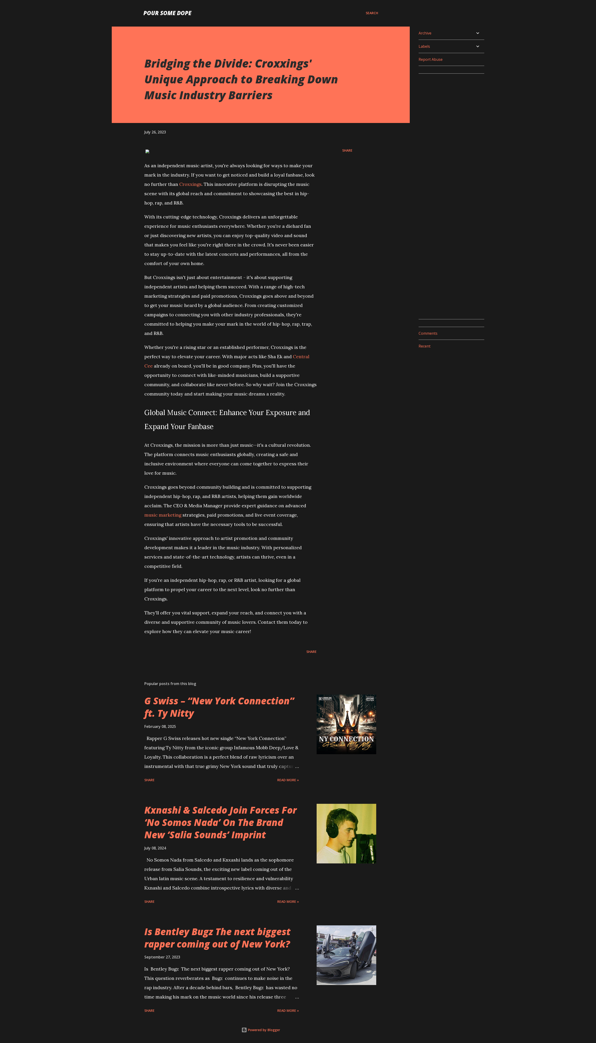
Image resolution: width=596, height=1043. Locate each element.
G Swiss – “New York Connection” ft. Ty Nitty (219, 706)
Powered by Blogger (263, 1030)
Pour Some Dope (167, 13)
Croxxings (190, 184)
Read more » (288, 780)
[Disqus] (450, 135)
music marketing (162, 515)
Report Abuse (431, 59)
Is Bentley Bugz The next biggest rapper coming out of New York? (217, 937)
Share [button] (347, 150)
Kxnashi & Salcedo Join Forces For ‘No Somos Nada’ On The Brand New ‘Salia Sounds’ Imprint (220, 822)
